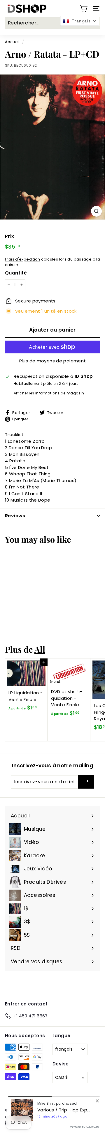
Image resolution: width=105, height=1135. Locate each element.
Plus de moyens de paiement (52, 361)
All (39, 649)
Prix (9, 236)
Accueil (12, 41)
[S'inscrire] (86, 782)
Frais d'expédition (22, 259)
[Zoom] (96, 211)
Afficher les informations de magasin (49, 393)
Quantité (16, 273)
